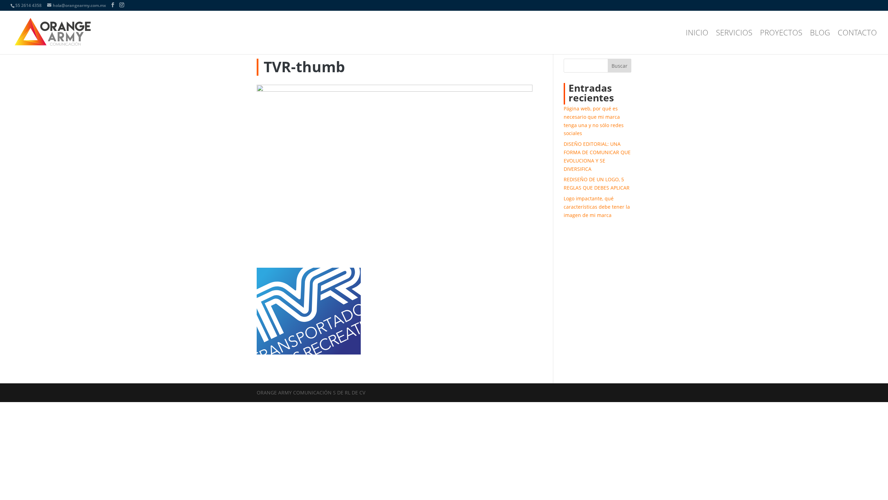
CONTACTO (857, 34)
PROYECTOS (781, 34)
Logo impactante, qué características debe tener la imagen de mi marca (597, 206)
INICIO (697, 34)
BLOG (820, 34)
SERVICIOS (734, 34)
